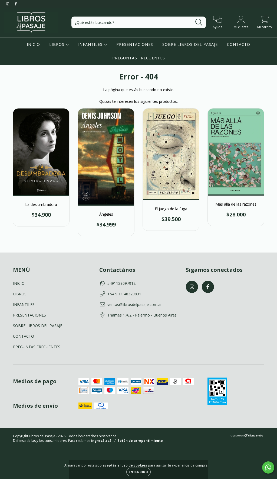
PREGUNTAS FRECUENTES (138, 57)
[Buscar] (199, 22)
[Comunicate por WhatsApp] (268, 467)
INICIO (33, 44)
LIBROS (57, 44)
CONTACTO (238, 44)
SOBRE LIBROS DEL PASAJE (190, 44)
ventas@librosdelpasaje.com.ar (134, 304)
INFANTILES (91, 44)
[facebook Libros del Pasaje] (15, 3)
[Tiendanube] (247, 436)
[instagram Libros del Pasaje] (8, 3)
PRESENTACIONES (134, 44)
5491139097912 (121, 283)
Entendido (138, 472)
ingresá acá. (102, 440)
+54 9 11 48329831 (124, 293)
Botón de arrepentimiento (140, 440)
